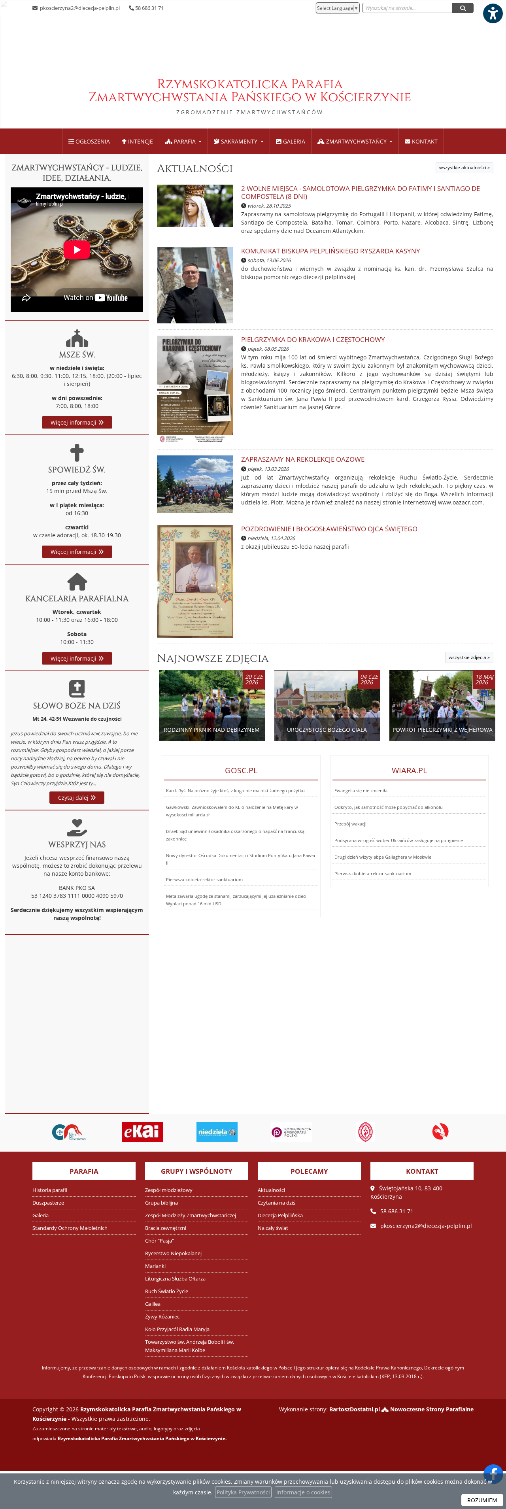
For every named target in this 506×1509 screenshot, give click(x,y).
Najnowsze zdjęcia (213, 658)
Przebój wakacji (350, 824)
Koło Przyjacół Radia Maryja (177, 1329)
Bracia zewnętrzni (165, 1228)
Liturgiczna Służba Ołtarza (175, 1278)
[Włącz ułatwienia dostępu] (492, 13)
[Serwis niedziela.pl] (216, 1132)
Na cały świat (273, 1228)
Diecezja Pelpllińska (280, 1215)
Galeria (293, 141)
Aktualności (195, 168)
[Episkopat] (290, 1132)
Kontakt (424, 141)
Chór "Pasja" (159, 1240)
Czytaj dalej (74, 797)
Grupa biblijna (161, 1202)
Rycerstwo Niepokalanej (173, 1253)
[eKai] (142, 1132)
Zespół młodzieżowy (169, 1190)
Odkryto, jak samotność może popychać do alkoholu (388, 807)
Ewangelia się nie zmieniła (360, 790)
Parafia (184, 141)
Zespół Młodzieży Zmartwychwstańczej (190, 1215)
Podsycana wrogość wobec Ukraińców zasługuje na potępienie (398, 840)
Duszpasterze (48, 1202)
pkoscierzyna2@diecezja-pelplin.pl (79, 7)
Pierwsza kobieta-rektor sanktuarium (204, 879)
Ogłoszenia (92, 141)
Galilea (152, 1304)
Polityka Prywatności (243, 1492)
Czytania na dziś (276, 1202)
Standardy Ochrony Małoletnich (70, 1228)
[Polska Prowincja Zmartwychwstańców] (364, 1132)
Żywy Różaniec (162, 1316)
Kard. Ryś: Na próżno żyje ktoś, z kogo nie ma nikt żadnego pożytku (235, 790)
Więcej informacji (74, 422)
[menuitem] (89, 141)
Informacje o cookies (303, 1492)
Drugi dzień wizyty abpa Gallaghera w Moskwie (382, 857)
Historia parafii (49, 1190)
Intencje (139, 141)
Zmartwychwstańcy (356, 141)
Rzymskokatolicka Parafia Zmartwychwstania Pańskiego (250, 96)
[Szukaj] (463, 8)
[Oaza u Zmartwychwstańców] (68, 1132)
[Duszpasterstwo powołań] (439, 1132)
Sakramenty (239, 141)
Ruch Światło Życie (166, 1291)
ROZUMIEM (482, 1500)
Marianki (155, 1266)
